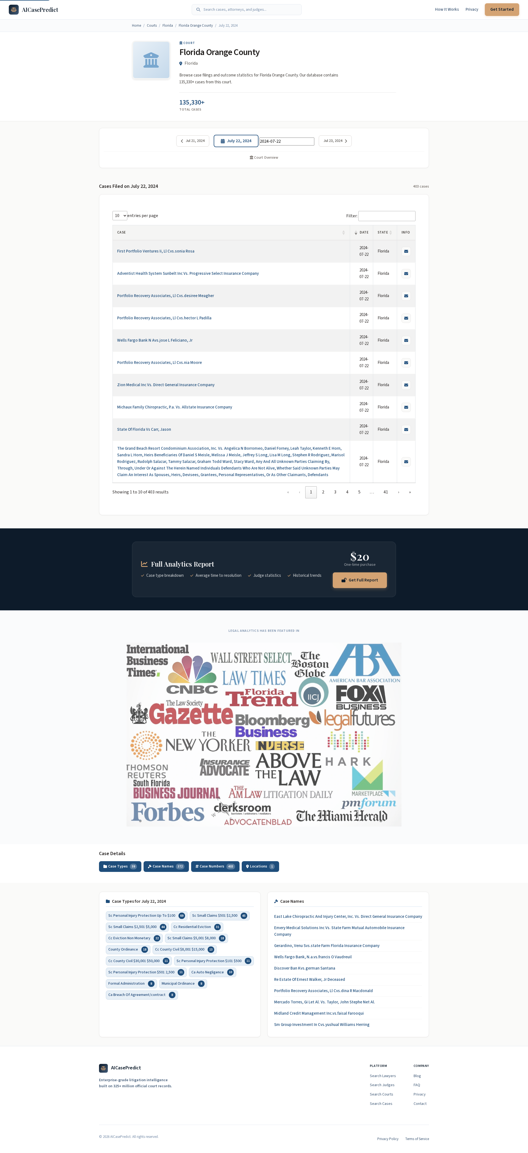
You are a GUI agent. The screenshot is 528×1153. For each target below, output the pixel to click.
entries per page (142, 216)
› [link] (398, 492)
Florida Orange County (196, 25)
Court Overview (265, 157)
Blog (417, 1076)
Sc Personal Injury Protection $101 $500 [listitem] (213, 961)
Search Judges (382, 1085)
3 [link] (335, 492)
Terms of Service (417, 1138)
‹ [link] (299, 492)
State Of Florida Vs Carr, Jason (144, 429)
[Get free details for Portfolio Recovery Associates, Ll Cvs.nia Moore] (406, 362)
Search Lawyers (383, 1076)
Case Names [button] (168, 866)
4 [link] (347, 492)
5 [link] (359, 492)
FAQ (417, 1085)
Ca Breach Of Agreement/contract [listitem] (140, 995)
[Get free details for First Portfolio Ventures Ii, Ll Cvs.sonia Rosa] (406, 251)
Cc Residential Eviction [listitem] (196, 927)
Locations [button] (261, 866)
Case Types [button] (121, 866)
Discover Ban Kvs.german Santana (304, 968)
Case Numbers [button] (216, 866)
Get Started (502, 9)
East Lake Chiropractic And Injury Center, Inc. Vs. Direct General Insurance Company (348, 916)
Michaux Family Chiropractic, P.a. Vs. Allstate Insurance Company (174, 407)
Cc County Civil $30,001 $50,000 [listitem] (138, 961)
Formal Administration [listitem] (130, 983)
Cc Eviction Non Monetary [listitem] (133, 938)
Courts (152, 25)
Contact (420, 1104)
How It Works (447, 9)
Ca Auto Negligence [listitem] (211, 972)
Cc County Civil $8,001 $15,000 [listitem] (184, 949)
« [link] (288, 492)
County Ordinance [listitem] (127, 949)
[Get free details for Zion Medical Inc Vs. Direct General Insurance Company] (406, 385)
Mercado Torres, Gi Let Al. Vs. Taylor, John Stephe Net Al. (324, 1002)
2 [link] (323, 492)
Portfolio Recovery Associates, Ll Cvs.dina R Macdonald (323, 991)
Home (136, 25)
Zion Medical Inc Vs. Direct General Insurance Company (166, 385)
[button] (343, 232)
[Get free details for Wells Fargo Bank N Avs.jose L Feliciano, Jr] (406, 340)
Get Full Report (363, 580)
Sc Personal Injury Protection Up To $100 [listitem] (145, 915)
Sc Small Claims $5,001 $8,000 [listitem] (195, 938)
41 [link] (386, 492)
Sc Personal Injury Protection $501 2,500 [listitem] (145, 972)
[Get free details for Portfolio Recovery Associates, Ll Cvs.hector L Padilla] (406, 318)
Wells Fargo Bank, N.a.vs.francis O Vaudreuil (313, 957)
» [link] (410, 492)
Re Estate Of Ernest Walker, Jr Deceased (309, 979)
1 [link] (311, 492)
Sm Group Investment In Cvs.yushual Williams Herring (322, 1025)
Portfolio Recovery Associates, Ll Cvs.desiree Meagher (165, 296)
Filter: (352, 216)
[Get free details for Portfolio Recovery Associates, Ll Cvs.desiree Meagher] (406, 296)
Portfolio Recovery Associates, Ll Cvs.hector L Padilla (164, 318)
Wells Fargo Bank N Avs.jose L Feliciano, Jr (155, 340)
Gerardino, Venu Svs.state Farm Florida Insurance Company (327, 946)
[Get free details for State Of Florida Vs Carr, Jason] (406, 429)
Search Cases (381, 1104)
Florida (168, 25)
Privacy (472, 9)
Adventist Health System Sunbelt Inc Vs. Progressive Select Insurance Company (188, 273)
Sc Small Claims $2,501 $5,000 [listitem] (136, 927)
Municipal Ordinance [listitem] (182, 983)
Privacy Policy (387, 1138)
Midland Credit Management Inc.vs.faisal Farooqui (319, 1013)
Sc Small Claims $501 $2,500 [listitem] (219, 915)
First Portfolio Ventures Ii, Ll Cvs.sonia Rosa (155, 251)
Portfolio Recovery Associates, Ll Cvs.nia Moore (159, 363)
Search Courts (381, 1094)
